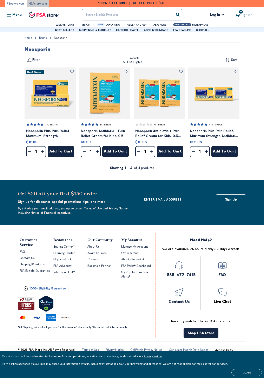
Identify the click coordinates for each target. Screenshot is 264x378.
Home (28, 38)
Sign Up (231, 199)
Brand (43, 38)
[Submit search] (178, 15)
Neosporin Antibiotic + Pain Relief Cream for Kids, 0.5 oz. (103, 133)
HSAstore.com (38, 3)
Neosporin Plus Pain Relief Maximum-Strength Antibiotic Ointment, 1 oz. (47, 133)
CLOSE (247, 372)
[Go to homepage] (44, 15)
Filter (36, 60)
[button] (50, 93)
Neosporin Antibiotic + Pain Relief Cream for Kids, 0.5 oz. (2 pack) (157, 133)
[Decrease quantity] (29, 151)
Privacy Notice (153, 356)
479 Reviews (52, 124)
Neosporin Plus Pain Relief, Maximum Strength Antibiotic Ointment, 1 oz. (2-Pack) (213, 133)
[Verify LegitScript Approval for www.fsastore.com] (46, 303)
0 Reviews (159, 124)
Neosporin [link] (60, 38)
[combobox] (132, 14)
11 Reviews (105, 124)
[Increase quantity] (43, 151)
